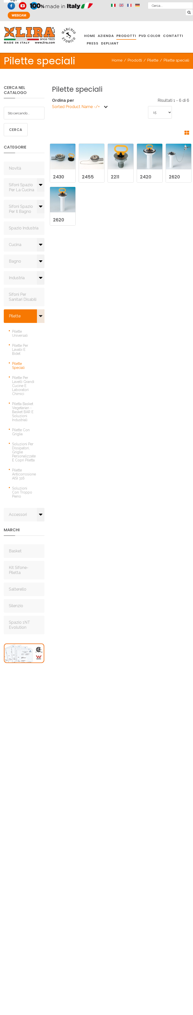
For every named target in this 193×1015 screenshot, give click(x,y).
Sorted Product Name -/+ (76, 106)
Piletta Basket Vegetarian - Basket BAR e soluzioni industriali (22, 412)
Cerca (15, 129)
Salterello (17, 589)
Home (117, 60)
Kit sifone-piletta (18, 570)
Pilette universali (20, 333)
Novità (15, 168)
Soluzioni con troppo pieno (22, 492)
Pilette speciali (18, 366)
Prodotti (135, 60)
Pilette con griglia (21, 432)
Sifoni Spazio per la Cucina (21, 187)
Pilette (152, 60)
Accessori (18, 514)
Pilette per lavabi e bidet (20, 350)
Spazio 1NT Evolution (19, 625)
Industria (17, 277)
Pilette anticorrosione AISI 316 (24, 474)
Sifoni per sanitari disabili (22, 297)
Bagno (15, 261)
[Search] (189, 12)
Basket (15, 551)
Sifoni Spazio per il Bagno (21, 209)
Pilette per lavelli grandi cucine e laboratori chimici (23, 386)
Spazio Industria (23, 228)
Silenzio (16, 605)
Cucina (15, 244)
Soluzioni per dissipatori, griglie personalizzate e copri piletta (24, 452)
